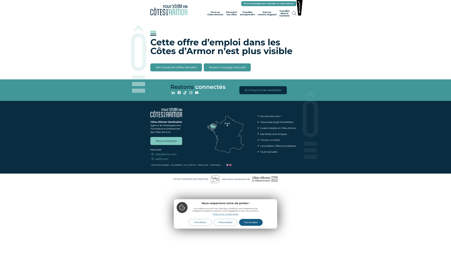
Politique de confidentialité (225, 214)
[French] (227, 165)
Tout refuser (200, 222)
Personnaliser (226, 222)
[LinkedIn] (173, 93)
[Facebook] (179, 93)
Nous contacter (166, 141)
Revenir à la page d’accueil (227, 67)
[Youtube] (197, 93)
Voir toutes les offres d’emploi (176, 67)
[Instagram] (191, 93)
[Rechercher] (294, 13)
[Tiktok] (185, 93)
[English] (230, 165)
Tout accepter (251, 222)
